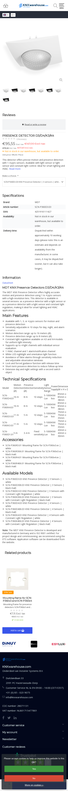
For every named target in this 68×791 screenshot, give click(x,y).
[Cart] (5, 7)
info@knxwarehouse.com (19, 697)
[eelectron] (34, 644)
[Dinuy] (9, 644)
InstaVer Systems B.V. (31, 670)
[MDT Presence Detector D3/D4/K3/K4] (34, 53)
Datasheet (7, 282)
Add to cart (16, 630)
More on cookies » (34, 785)
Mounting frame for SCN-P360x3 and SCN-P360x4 (17, 599)
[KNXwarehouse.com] (34, 5)
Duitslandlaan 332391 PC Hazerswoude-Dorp (22, 680)
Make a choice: (10, 175)
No (34, 778)
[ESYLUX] (59, 644)
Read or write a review (35, 124)
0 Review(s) (21, 139)
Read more (15, 168)
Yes (34, 769)
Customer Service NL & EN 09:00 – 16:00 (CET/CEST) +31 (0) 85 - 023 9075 (35, 690)
